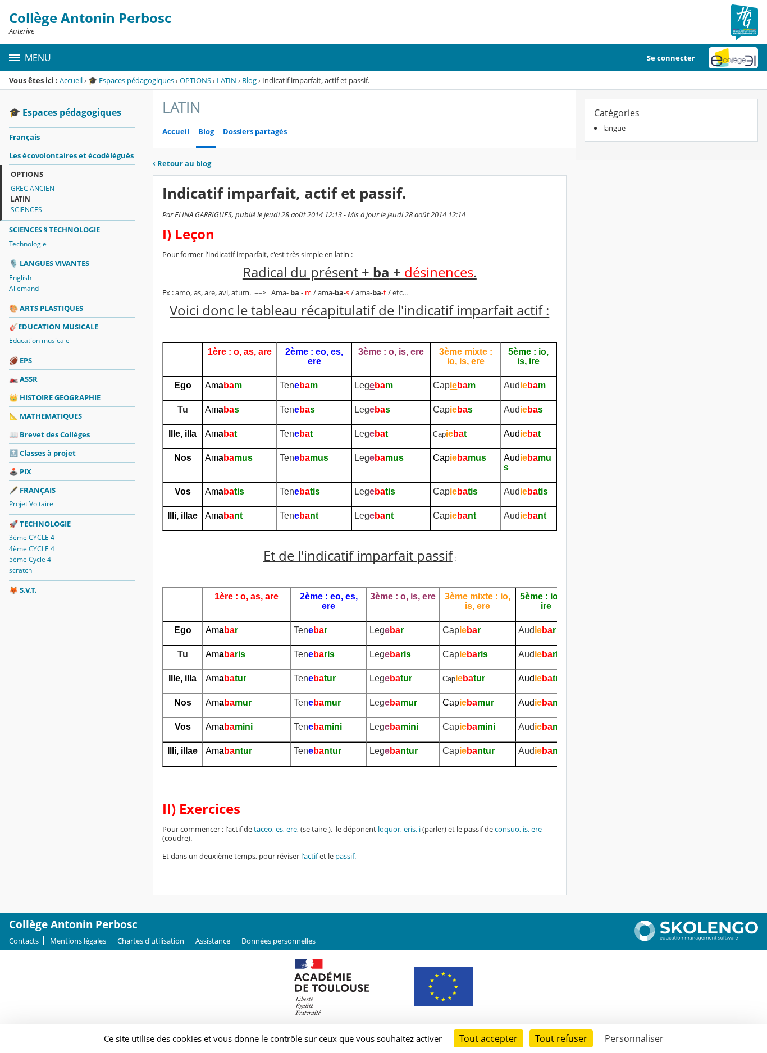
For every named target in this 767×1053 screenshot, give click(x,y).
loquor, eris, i (398, 829)
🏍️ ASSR (23, 379)
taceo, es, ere (274, 829)
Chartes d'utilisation (150, 940)
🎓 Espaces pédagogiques (131, 80)
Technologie (28, 244)
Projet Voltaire (31, 504)
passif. (345, 856)
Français (24, 137)
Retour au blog (182, 163)
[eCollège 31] (733, 57)
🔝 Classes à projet (42, 453)
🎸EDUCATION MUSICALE (53, 327)
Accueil (71, 80)
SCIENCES (26, 209)
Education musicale (39, 340)
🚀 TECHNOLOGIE (40, 524)
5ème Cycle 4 (30, 559)
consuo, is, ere (518, 829)
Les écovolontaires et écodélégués (71, 155)
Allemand (24, 288)
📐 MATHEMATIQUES (45, 416)
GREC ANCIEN (32, 188)
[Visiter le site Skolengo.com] (696, 938)
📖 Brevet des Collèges (49, 434)
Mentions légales (78, 940)
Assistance (212, 940)
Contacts (24, 940)
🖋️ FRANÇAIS (32, 490)
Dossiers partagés (255, 131)
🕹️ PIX (20, 471)
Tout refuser (561, 1038)
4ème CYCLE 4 (31, 548)
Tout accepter (488, 1038)
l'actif (309, 856)
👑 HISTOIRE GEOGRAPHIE (55, 397)
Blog (249, 80)
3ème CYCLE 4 (31, 537)
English (20, 277)
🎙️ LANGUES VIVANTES (49, 263)
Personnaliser (634, 1038)
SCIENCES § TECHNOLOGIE (54, 230)
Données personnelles (278, 940)
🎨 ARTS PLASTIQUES (46, 308)
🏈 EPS (20, 360)
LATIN (226, 80)
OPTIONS (195, 80)
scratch (20, 570)
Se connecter (671, 58)
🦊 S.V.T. (23, 590)
